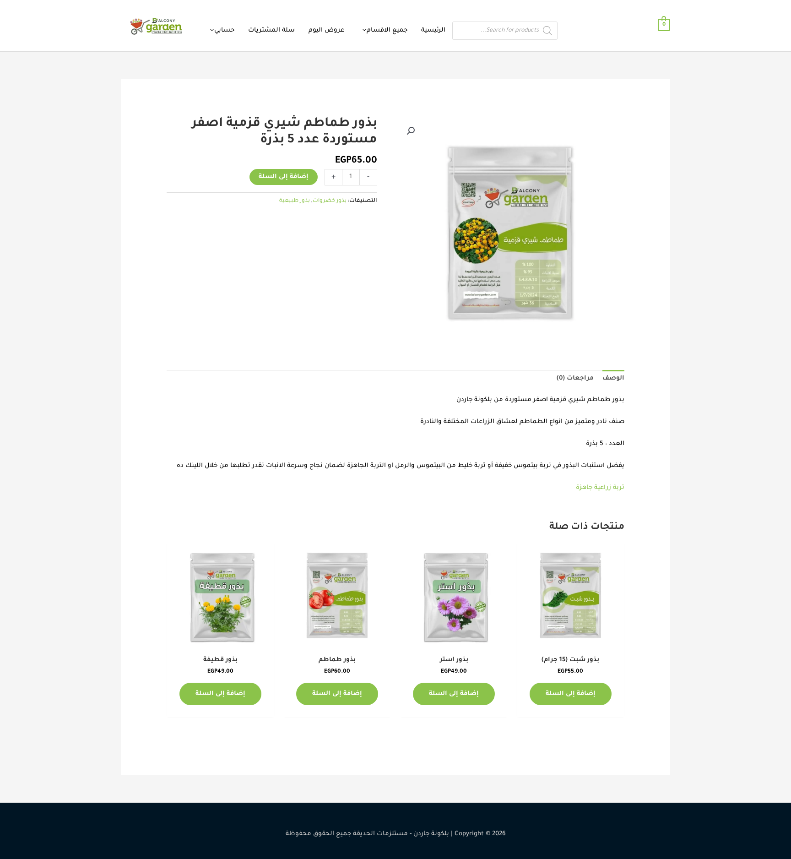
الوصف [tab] (613, 378)
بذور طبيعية (294, 201)
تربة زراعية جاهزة (600, 487)
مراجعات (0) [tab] (575, 378)
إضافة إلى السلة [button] (571, 693)
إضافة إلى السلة (284, 177)
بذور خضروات (330, 201)
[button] (410, 131)
